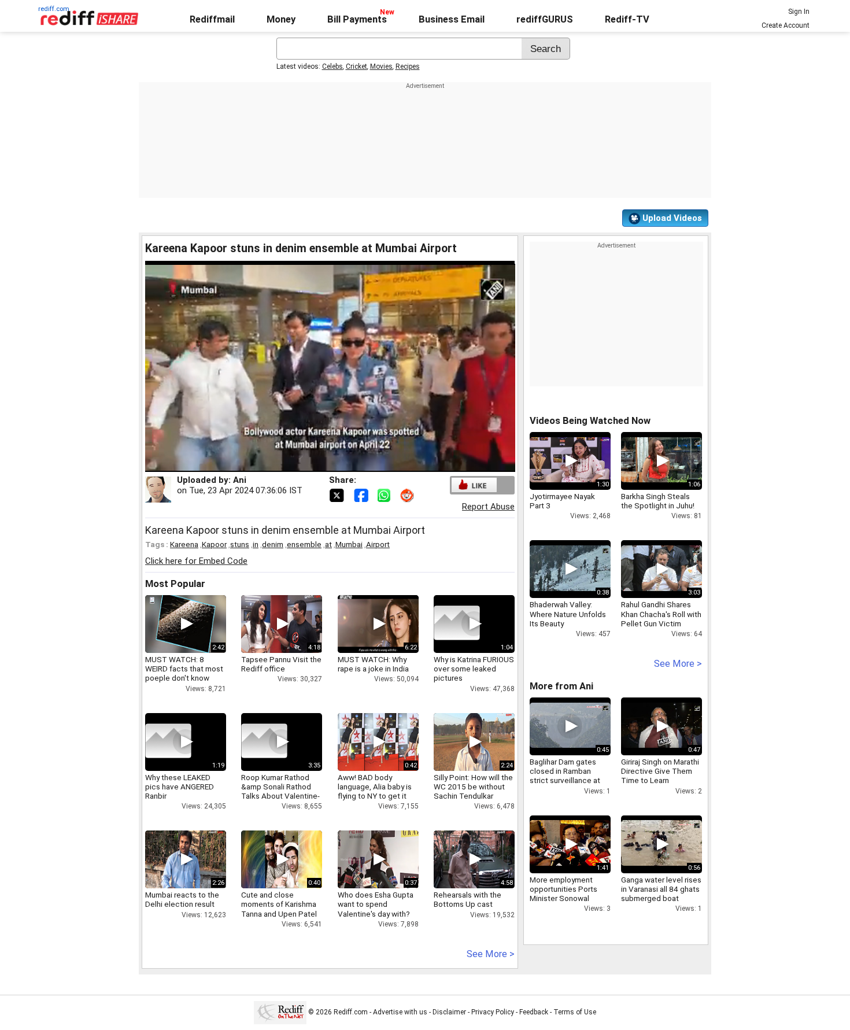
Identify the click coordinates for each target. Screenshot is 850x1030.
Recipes (408, 66)
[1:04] (457, 624)
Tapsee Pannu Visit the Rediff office (281, 664)
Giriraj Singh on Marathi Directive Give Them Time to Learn (660, 771)
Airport (378, 544)
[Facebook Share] (362, 494)
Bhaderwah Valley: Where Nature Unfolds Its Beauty (568, 613)
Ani (239, 480)
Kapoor (214, 544)
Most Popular (175, 583)
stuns (239, 544)
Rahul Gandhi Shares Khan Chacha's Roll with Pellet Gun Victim (661, 613)
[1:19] (168, 741)
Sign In (799, 12)
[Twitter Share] (337, 494)
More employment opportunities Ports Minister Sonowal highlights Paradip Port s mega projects (569, 898)
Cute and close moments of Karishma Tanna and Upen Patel (279, 904)
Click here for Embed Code (196, 561)
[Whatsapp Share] (386, 494)
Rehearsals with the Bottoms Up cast (467, 899)
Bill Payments (357, 19)
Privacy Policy (492, 1012)
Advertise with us (400, 1012)
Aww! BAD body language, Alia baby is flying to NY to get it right (375, 791)
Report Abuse (488, 506)
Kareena (184, 544)
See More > (491, 953)
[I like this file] (474, 485)
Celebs (332, 66)
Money (281, 19)
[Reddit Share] (408, 494)
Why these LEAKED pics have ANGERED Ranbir (179, 786)
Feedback (533, 1012)
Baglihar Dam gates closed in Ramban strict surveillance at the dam (565, 776)
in (255, 544)
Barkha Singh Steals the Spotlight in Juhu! (657, 501)
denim (272, 544)
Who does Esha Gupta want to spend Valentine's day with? (375, 904)
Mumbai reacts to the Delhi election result (182, 899)
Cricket (356, 66)
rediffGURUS (544, 19)
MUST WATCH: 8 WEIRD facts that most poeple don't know (184, 668)
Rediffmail (212, 19)
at (328, 544)
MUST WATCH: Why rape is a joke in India (373, 664)
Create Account (786, 25)
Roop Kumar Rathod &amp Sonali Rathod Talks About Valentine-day (280, 791)
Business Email (452, 19)
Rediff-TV (627, 19)
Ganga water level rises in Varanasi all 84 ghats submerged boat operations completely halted (661, 898)
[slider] (317, 463)
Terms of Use (574, 1012)
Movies (381, 66)
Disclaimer (449, 1012)
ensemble (304, 544)
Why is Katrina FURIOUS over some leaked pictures (474, 668)
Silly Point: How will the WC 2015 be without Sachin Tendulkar (473, 786)
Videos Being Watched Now (590, 420)
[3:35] (264, 741)
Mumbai (349, 544)
